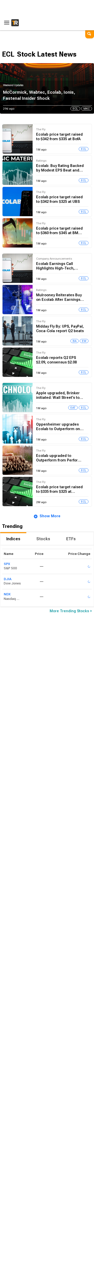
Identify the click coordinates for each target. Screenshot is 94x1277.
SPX (7, 564)
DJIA (8, 579)
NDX (7, 594)
